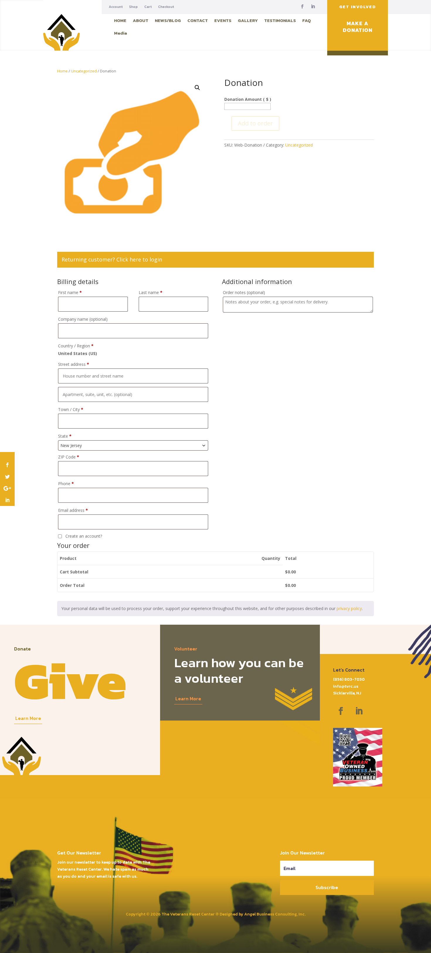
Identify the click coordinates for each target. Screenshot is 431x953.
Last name (150, 292)
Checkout (166, 6)
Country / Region (76, 346)
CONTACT (197, 20)
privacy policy (349, 608)
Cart (148, 6)
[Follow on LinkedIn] (313, 6)
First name (70, 292)
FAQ (306, 20)
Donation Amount (247, 99)
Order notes (244, 292)
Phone (66, 483)
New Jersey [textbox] (71, 445)
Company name (83, 319)
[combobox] (133, 445)
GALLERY (248, 20)
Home (62, 71)
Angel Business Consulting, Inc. (275, 914)
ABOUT (140, 20)
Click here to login (139, 259)
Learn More (28, 718)
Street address (73, 364)
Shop (133, 6)
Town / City (70, 409)
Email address (73, 510)
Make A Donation (357, 27)
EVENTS (222, 20)
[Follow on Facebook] (302, 6)
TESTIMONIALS (280, 20)
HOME (120, 20)
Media (120, 33)
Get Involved (357, 7)
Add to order (255, 123)
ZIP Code (68, 457)
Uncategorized (84, 71)
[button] (197, 87)
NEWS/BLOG (168, 20)
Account (116, 6)
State (65, 436)
